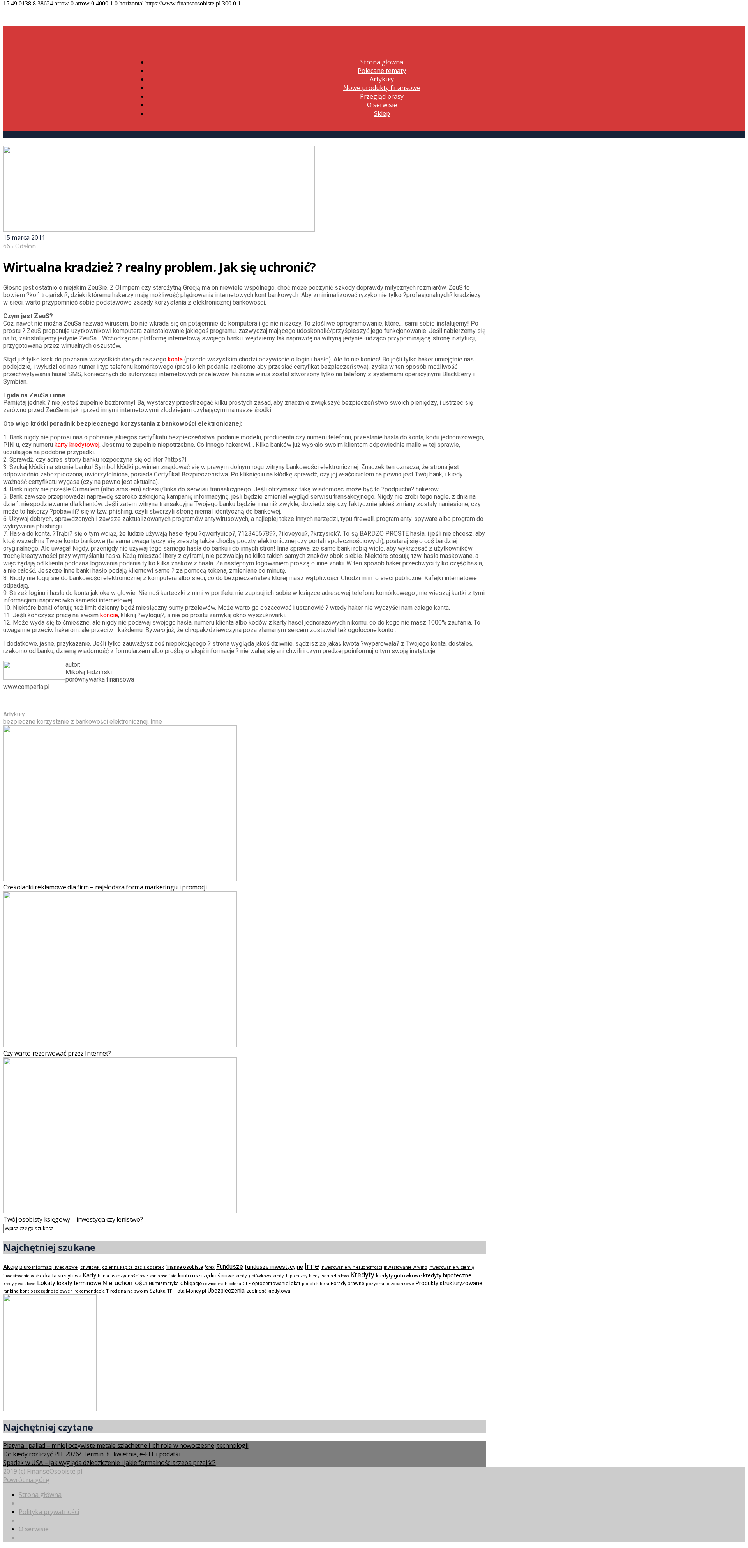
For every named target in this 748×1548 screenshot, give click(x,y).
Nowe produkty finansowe (381, 87)
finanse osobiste (184, 1267)
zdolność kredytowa (268, 1291)
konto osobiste (163, 1276)
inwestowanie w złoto (23, 1276)
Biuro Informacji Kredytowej (49, 1267)
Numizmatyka (164, 1283)
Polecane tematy (382, 70)
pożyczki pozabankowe (390, 1283)
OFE (247, 1283)
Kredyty (362, 1275)
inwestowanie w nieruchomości (351, 1267)
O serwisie (382, 105)
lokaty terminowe (79, 1283)
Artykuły (382, 79)
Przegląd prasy (382, 96)
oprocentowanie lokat (276, 1283)
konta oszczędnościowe (123, 1276)
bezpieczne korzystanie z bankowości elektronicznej (75, 721)
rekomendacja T (91, 1291)
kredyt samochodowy (329, 1276)
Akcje (10, 1266)
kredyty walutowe (19, 1283)
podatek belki (315, 1283)
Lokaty (46, 1283)
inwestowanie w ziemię (451, 1267)
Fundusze (229, 1266)
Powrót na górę (26, 1479)
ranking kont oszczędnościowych (38, 1291)
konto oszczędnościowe (206, 1276)
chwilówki (90, 1267)
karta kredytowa (63, 1276)
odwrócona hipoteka (222, 1283)
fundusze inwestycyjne (274, 1266)
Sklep (382, 113)
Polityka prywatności (49, 1511)
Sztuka (158, 1291)
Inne (156, 721)
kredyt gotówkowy (253, 1276)
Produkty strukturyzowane (449, 1283)
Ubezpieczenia (226, 1290)
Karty (89, 1275)
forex (210, 1267)
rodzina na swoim (129, 1291)
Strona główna (381, 62)
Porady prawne (347, 1283)
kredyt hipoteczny (290, 1276)
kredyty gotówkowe (399, 1276)
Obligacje (191, 1283)
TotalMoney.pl (190, 1291)
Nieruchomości (124, 1283)
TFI (170, 1291)
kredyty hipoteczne (447, 1275)
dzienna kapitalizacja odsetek (133, 1267)
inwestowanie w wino (405, 1267)
